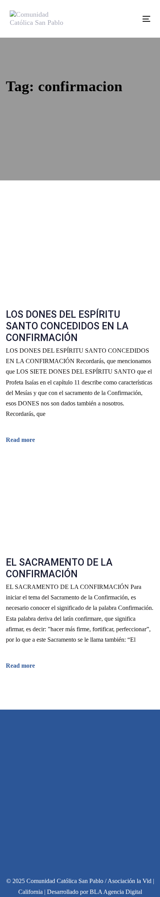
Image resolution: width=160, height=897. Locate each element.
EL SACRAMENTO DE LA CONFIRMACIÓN (59, 568)
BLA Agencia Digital (116, 891)
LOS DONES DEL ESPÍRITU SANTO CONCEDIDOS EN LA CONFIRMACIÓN (67, 326)
